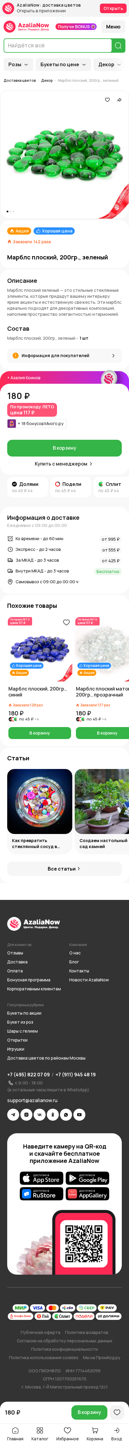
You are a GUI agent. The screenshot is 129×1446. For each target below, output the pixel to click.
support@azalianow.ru (32, 1100)
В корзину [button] (39, 733)
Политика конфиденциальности (64, 1349)
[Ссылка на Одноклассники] (53, 1115)
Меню (113, 26)
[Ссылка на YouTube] (79, 1115)
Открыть (113, 8)
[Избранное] (107, 100)
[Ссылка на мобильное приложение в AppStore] (41, 1178)
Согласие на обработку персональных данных (64, 1341)
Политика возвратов (86, 1332)
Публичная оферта (40, 1332)
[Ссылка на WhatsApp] (66, 1115)
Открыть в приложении (41, 10)
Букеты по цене (59, 64)
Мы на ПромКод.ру (101, 1357)
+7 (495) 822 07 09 (28, 1074)
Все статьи (62, 868)
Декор (106, 64)
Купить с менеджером (61, 463)
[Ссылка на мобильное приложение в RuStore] (41, 1193)
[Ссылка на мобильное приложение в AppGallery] (87, 1193)
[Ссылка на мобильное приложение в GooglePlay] (87, 1178)
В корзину (64, 448)
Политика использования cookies (43, 1357)
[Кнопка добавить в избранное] (66, 622)
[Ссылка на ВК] (40, 1115)
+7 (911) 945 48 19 (76, 1074)
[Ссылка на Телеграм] (13, 1115)
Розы (14, 64)
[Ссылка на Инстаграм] (26, 1115)
